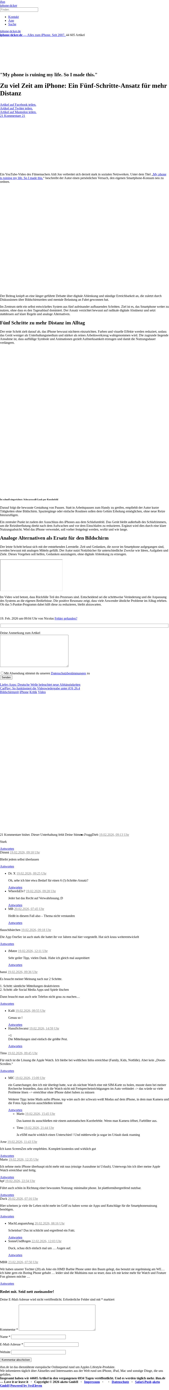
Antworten (7, 848)
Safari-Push (143, 1382)
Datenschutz (120, 1382)
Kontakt (13, 17)
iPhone (24, 692)
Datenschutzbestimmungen (68, 673)
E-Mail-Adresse (11, 1344)
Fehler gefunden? (66, 618)
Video (42, 692)
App (11, 20)
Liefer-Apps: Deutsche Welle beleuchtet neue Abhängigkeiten (40, 684)
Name (5, 1336)
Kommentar (9, 1329)
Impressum (92, 1382)
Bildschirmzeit (9, 692)
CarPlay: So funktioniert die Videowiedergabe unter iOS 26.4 (40, 688)
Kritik (33, 692)
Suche (12, 24)
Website (5, 1352)
